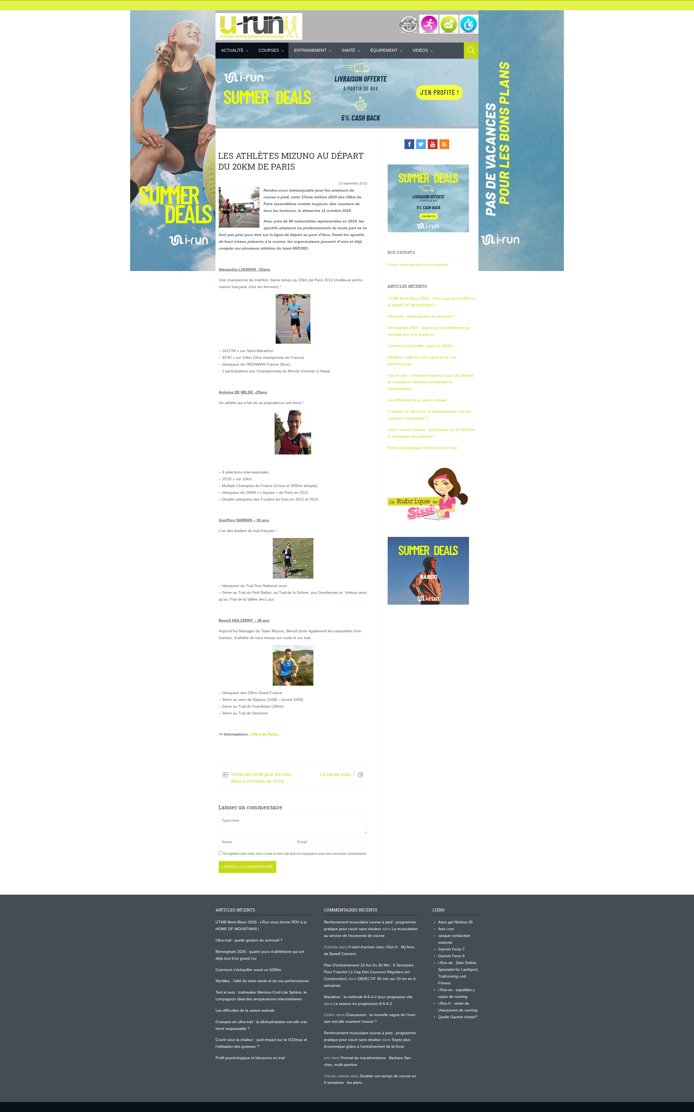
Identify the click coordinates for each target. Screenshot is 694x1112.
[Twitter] (421, 144)
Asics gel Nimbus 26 (455, 922)
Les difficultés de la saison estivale (417, 400)
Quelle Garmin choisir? (457, 1017)
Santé (348, 50)
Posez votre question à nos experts (418, 264)
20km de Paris (264, 734)
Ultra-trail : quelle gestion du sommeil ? (421, 316)
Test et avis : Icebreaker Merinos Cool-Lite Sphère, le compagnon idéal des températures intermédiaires (431, 382)
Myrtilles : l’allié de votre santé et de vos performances (263, 981)
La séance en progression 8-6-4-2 (362, 1003)
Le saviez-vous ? (337, 774)
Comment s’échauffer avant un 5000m (421, 346)
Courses (269, 50)
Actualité (232, 50)
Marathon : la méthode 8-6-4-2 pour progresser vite (368, 997)
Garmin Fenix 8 (451, 956)
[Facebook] (409, 144)
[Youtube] (433, 144)
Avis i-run (446, 929)
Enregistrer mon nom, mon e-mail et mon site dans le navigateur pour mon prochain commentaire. (295, 854)
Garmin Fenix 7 (451, 949)
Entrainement (310, 50)
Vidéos (420, 50)
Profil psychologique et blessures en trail (422, 448)
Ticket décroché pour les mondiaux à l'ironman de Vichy (262, 778)
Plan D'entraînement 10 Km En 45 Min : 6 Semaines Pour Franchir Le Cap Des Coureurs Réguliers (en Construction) (368, 972)
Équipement (383, 50)
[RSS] (444, 144)
